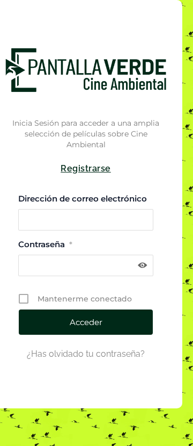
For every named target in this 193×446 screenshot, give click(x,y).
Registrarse (86, 168)
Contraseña (45, 244)
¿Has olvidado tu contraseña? (86, 354)
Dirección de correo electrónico (82, 198)
